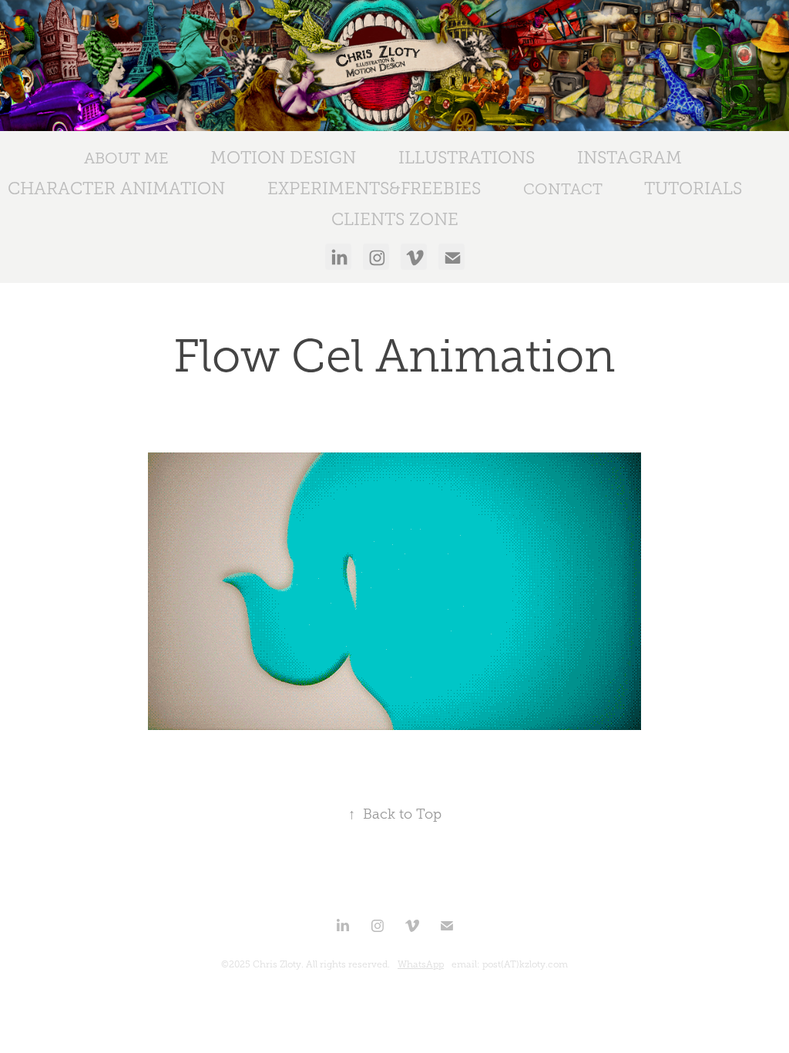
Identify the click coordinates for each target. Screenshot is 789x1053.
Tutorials (693, 188)
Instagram (629, 157)
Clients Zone (394, 219)
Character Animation (116, 188)
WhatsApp (421, 964)
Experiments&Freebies (374, 188)
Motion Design (283, 157)
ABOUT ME (126, 158)
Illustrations (466, 157)
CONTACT (563, 188)
